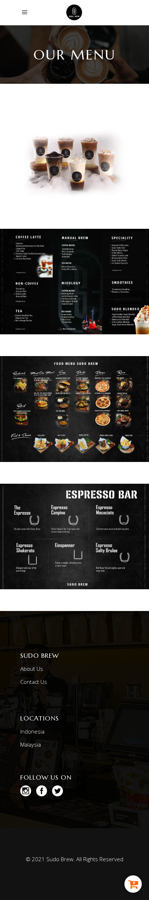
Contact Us (33, 681)
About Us (31, 668)
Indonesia (32, 731)
